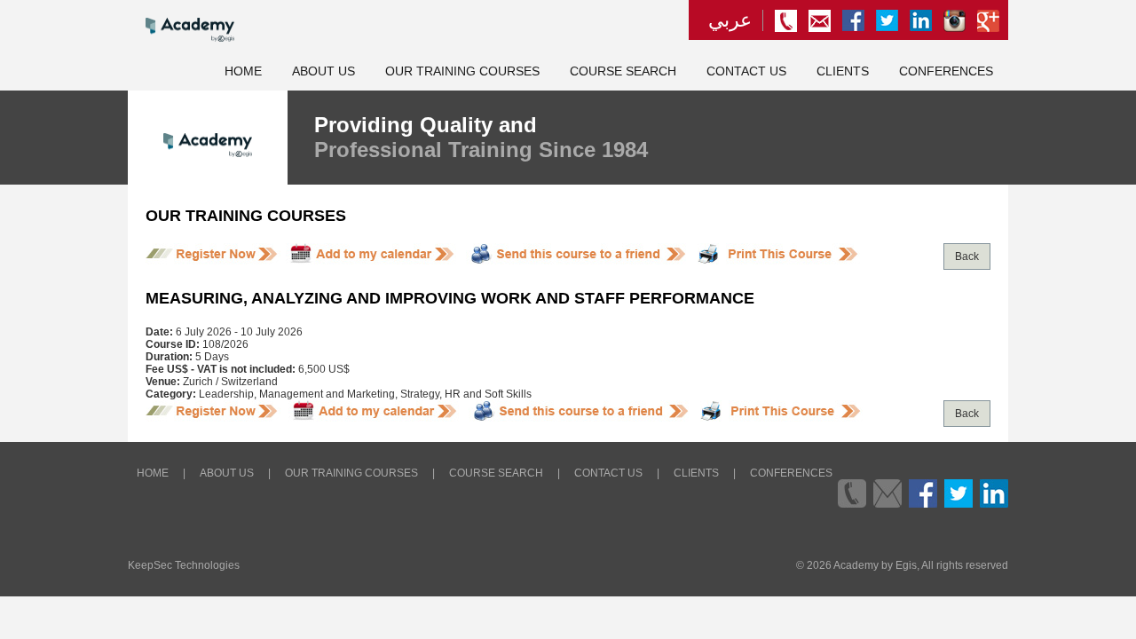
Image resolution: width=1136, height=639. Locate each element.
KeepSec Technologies (184, 565)
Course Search (623, 71)
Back (967, 256)
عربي (730, 20)
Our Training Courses (462, 71)
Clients (842, 71)
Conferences (946, 71)
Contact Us (746, 71)
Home (243, 71)
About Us (323, 71)
